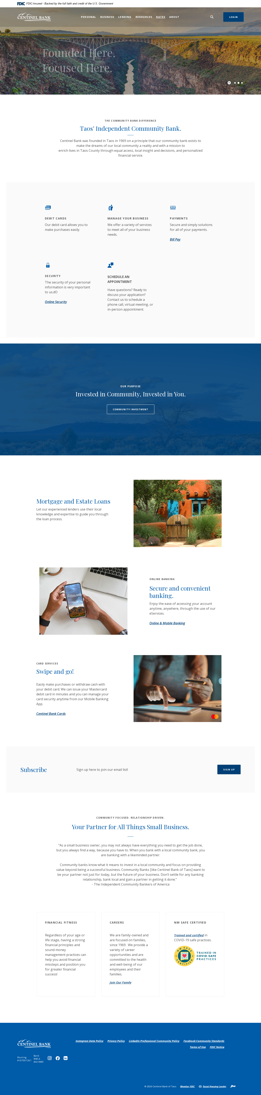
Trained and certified (189, 935)
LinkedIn (66, 1059)
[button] (66, 921)
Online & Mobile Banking (167, 623)
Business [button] (107, 17)
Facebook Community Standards (204, 1041)
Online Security (56, 302)
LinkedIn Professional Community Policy (154, 1041)
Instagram (51, 1059)
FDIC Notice (217, 1047)
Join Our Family (120, 982)
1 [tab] (235, 83)
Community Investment (130, 409)
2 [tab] (238, 83)
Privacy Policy (116, 1041)
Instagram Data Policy (89, 1041)
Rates (160, 17)
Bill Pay (175, 239)
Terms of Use (198, 1047)
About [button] (174, 17)
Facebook (59, 1059)
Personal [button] (88, 17)
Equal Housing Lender (214, 1086)
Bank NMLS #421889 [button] (39, 1058)
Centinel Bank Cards (51, 713)
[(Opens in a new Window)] (195, 956)
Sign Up (229, 769)
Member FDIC (187, 1086)
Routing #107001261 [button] (24, 1059)
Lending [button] (124, 17)
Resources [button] (144, 17)
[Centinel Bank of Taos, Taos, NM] (34, 17)
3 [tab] (242, 83)
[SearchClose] (212, 17)
